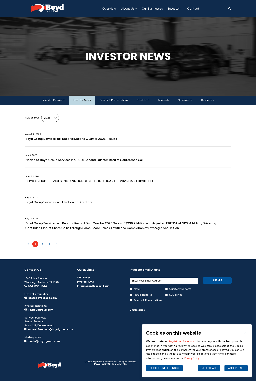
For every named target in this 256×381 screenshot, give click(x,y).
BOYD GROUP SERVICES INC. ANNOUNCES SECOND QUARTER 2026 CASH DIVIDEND (89, 181)
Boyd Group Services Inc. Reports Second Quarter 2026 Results (71, 139)
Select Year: (32, 117)
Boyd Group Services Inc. (182, 341)
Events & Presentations (148, 300)
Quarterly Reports (180, 289)
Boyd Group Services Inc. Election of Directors (58, 202)
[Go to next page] (56, 244)
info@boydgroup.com (42, 297)
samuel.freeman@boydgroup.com (50, 329)
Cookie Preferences (164, 368)
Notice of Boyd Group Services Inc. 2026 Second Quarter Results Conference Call (84, 160)
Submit (217, 280)
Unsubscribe (137, 309)
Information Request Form (98, 286)
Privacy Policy (191, 358)
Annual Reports (143, 294)
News (137, 289)
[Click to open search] (229, 8)
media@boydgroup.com (43, 341)
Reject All (209, 368)
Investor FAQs (90, 282)
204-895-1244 (37, 286)
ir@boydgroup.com (40, 309)
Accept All (236, 368)
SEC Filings (88, 277)
